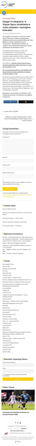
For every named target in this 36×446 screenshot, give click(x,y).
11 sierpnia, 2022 (7, 33)
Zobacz (5, 352)
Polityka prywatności (14, 428)
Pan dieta (5, 312)
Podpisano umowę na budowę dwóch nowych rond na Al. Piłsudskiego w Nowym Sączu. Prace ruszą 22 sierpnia (18, 118)
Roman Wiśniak (16, 33)
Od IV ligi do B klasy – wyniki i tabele (13, 218)
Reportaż (5, 330)
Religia (4, 328)
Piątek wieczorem (8, 314)
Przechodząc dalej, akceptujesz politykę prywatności (15, 375)
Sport (4, 336)
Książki (5, 290)
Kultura (5, 292)
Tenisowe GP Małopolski (10, 343)
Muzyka (5, 308)
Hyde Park (5, 273)
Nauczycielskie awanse (9, 209)
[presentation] (31, 387)
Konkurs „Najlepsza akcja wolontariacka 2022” (16, 280)
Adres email (6, 165)
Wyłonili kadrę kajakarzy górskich (16, 243)
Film (4, 271)
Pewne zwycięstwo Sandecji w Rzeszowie (15, 222)
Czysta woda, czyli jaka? (11, 111)
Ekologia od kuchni (8, 269)
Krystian (5, 237)
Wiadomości (6, 347)
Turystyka (5, 345)
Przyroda (5, 325)
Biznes (4, 266)
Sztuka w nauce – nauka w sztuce (12, 338)
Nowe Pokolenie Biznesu (10, 310)
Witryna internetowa (8, 173)
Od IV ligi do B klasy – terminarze (12, 225)
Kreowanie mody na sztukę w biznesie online (15, 282)
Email (4, 368)
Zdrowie (5, 349)
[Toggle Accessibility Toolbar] (4, 13)
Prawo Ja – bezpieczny (9, 321)
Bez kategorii (6, 264)
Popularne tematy (9, 18)
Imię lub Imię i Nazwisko (9, 362)
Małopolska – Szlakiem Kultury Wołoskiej (14, 301)
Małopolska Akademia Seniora (11, 303)
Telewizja (5, 340)
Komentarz (6, 137)
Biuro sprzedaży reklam (17, 431)
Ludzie (4, 299)
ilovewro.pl (6, 245)
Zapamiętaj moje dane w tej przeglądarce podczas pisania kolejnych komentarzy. (17, 183)
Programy (5, 323)
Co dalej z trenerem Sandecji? (15, 253)
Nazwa (5, 157)
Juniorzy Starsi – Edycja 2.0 (10, 277)
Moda (4, 305)
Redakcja (23, 428)
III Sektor (5, 275)
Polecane (5, 316)
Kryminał (5, 288)
